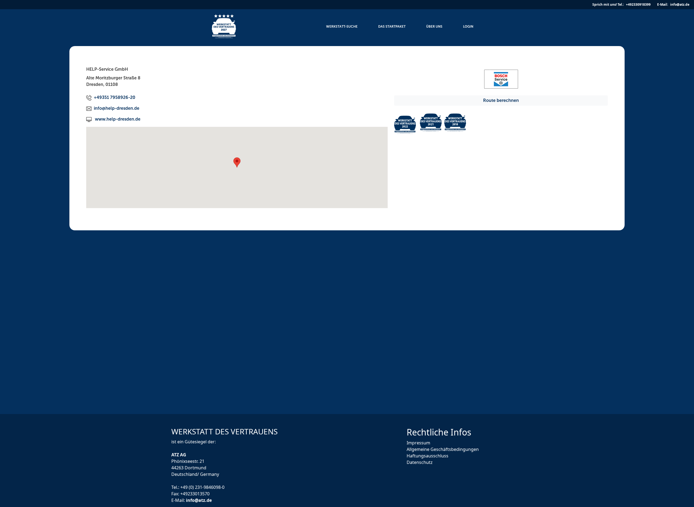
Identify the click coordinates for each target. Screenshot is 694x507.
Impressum (418, 443)
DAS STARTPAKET (392, 26)
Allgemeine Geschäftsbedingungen (443, 449)
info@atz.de (199, 500)
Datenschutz (420, 462)
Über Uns (434, 26)
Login (468, 26)
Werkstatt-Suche (342, 26)
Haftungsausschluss (427, 456)
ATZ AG (179, 454)
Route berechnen (501, 100)
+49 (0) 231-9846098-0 (202, 487)
